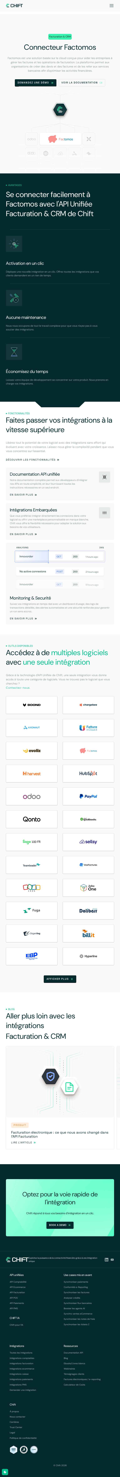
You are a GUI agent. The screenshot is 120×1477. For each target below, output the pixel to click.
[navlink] (14, 5)
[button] (111, 5)
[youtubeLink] (112, 1259)
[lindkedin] (106, 1259)
